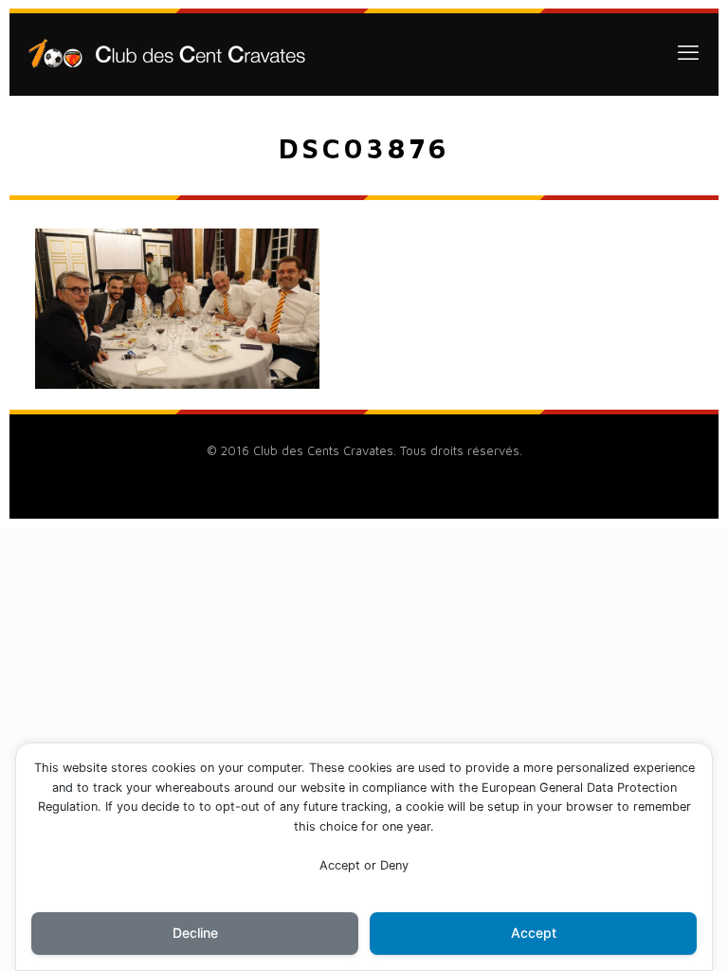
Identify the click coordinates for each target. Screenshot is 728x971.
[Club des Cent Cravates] (166, 52)
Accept (533, 933)
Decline (195, 933)
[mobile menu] (688, 52)
